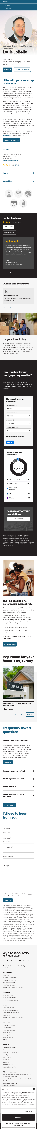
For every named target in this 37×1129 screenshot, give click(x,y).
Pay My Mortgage (8, 1037)
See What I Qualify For (22, 69)
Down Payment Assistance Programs (13, 987)
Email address (8, 847)
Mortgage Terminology (9, 1032)
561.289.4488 (8, 158)
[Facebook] (3, 960)
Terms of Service (12, 896)
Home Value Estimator (9, 1030)
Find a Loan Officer (8, 1064)
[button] (18, 149)
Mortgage (7, 5)
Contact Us (6, 1062)
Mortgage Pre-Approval (9, 980)
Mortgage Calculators (9, 1025)
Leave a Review (8, 227)
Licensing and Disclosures (10, 1083)
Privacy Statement (9, 1072)
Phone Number (8, 856)
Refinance (6, 992)
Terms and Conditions (9, 1085)
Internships (6, 1055)
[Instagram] (16, 960)
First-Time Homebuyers (9, 982)
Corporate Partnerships (9, 1047)
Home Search (8, 8)
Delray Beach (7, 135)
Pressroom (6, 1059)
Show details (28, 1111)
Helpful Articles (7, 1027)
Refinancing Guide (8, 995)
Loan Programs (7, 1015)
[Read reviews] (6, 165)
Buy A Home (7, 972)
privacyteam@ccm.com (19, 937)
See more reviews (9, 232)
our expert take (24, 636)
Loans (5, 1005)
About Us (6, 1045)
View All (30, 714)
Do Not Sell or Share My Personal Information (18, 1124)
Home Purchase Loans (9, 985)
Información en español (9, 1067)
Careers (5, 1050)
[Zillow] (24, 960)
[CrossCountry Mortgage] (16, 954)
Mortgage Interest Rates (9, 977)
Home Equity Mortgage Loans (11, 1012)
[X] (11, 960)
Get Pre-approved (10, 644)
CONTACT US (7, 900)
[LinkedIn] (7, 960)
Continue (18, 1117)
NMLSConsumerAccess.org (10, 1040)
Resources (6, 1022)
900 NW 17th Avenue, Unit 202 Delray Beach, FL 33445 (12, 155)
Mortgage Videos (7, 1035)
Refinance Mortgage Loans (10, 1000)
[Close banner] (34, 1089)
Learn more (7, 762)
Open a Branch (7, 1057)
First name (6, 829)
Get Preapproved (9, 805)
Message (6, 866)
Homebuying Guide (8, 975)
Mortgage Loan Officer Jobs (10, 1052)
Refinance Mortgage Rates (10, 997)
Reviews (17, 165)
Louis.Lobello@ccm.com (10, 160)
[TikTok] (28, 960)
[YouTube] (20, 960)
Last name (7, 838)
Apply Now (7, 69)
